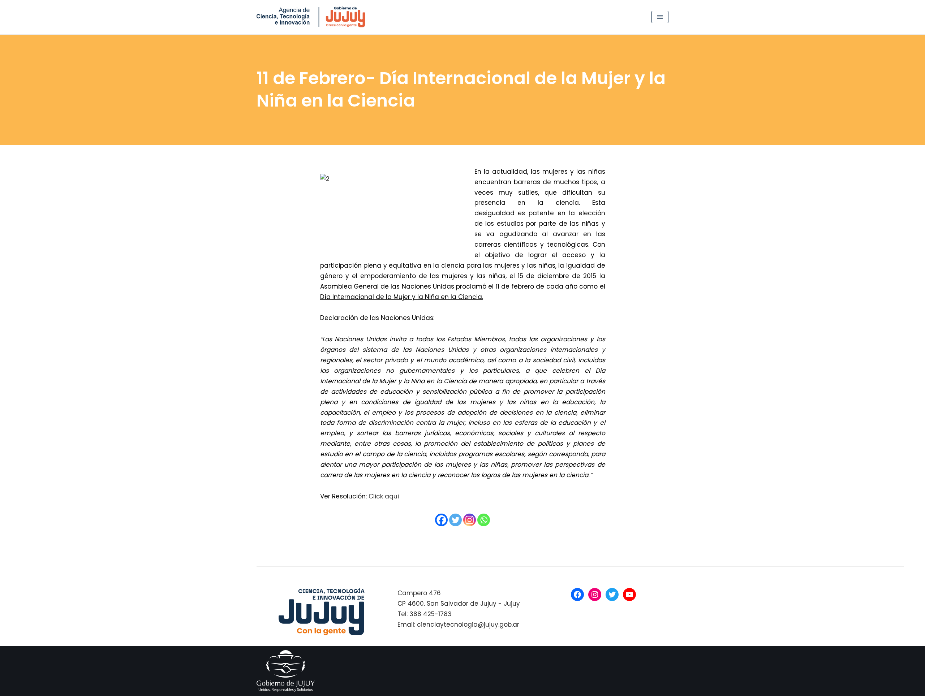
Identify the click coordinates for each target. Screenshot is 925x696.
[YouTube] (629, 594)
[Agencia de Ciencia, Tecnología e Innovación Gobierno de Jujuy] (313, 17)
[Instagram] (469, 520)
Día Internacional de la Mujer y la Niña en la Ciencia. (401, 297)
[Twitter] (455, 520)
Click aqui (384, 496)
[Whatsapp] (483, 520)
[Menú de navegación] (659, 17)
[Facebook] (441, 520)
